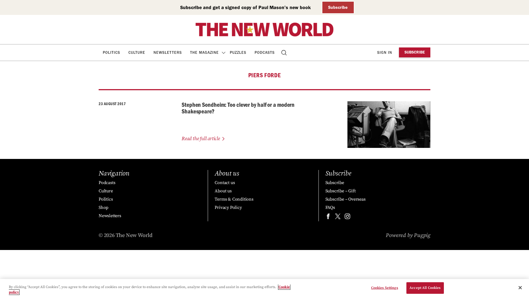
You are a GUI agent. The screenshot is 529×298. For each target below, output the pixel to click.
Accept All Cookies (425, 288)
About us (223, 191)
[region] (264, 288)
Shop (103, 207)
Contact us (225, 182)
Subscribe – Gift (340, 191)
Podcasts (265, 52)
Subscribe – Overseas (345, 199)
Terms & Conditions (234, 199)
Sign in (384, 52)
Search (284, 52)
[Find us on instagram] (347, 217)
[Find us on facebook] (328, 217)
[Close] (520, 288)
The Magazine (204, 52)
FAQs (330, 207)
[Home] (264, 29)
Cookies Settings (384, 288)
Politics (111, 52)
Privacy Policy (228, 207)
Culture (136, 52)
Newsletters (167, 52)
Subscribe (338, 7)
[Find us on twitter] (338, 217)
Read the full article (201, 138)
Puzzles (238, 52)
